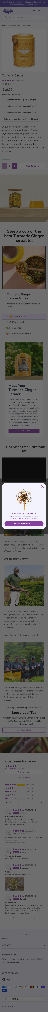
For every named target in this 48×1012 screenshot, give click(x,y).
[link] (24, 498)
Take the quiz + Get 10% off (24, 523)
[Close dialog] (42, 486)
